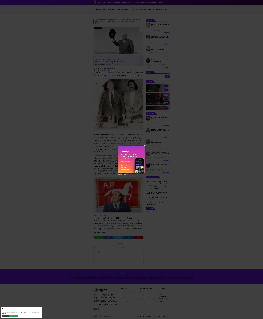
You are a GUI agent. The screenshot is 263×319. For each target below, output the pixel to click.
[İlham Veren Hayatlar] (131, 159)
